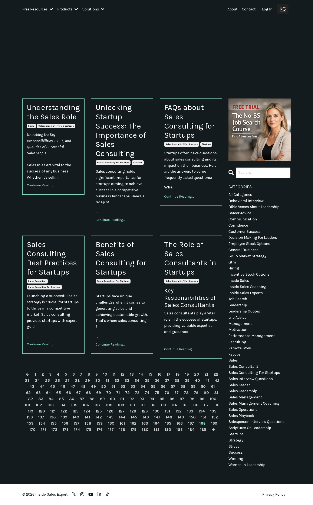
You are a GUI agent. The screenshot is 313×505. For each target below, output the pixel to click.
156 (65, 423)
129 (145, 411)
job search (237, 299)
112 (152, 405)
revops (234, 354)
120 (42, 411)
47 (72, 386)
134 (201, 411)
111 (142, 405)
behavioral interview (246, 200)
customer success (244, 231)
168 (202, 423)
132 (178, 411)
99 (202, 398)
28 (77, 380)
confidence (238, 225)
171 (43, 429)
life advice (237, 317)
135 (213, 411)
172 (54, 429)
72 (127, 392)
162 (133, 423)
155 (53, 423)
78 (186, 392)
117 (206, 405)
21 (206, 374)
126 (110, 411)
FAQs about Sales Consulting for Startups (189, 121)
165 (168, 423)
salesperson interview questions (56, 126)
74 (147, 392)
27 (67, 380)
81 (216, 392)
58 (183, 386)
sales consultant (37, 281)
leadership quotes (244, 311)
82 (30, 398)
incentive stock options (249, 274)
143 (110, 417)
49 (93, 386)
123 (75, 411)
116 (195, 405)
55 (153, 386)
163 (145, 423)
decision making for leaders (252, 237)
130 (156, 411)
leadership (237, 305)
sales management (245, 397)
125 (99, 411)
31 (107, 380)
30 (97, 380)
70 (108, 392)
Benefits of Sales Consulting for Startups (121, 258)
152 (215, 417)
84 (51, 398)
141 (87, 417)
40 (197, 380)
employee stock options (249, 243)
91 (122, 398)
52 (123, 386)
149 (181, 417)
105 (74, 405)
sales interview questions (250, 378)
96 (172, 398)
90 (112, 398)
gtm (232, 262)
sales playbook (241, 415)
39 (187, 380)
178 (122, 429)
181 (156, 429)
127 (122, 411)
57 (173, 386)
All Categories (240, 194)
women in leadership (246, 464)
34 (137, 380)
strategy (235, 440)
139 (64, 417)
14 (141, 374)
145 (134, 417)
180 (145, 429)
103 (50, 405)
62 (28, 392)
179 (133, 429)
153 (30, 423)
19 (187, 374)
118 (217, 405)
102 (39, 405)
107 (97, 405)
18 (178, 374)
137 (41, 417)
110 (132, 405)
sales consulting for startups (113, 162)
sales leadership (242, 391)
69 (98, 392)
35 (147, 380)
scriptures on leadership (249, 427)
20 (196, 374)
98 (192, 398)
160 (111, 423)
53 (133, 386)
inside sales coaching (247, 286)
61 (213, 386)
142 (98, 417)
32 (117, 380)
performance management (251, 335)
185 (203, 429)
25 (47, 380)
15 (150, 374)
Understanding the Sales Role (53, 112)
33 (127, 380)
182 (168, 429)
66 (68, 392)
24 (37, 380)
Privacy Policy (273, 494)
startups (137, 162)
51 (113, 386)
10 (105, 374)
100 (213, 398)
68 (88, 392)
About (232, 9)
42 (217, 380)
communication (242, 219)
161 (122, 423)
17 (168, 374)
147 (157, 417)
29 (87, 380)
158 (88, 423)
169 (214, 423)
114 (174, 405)
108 (109, 405)
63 (38, 392)
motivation (237, 329)
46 (62, 386)
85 (61, 398)
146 (145, 417)
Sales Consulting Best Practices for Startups (52, 258)
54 (143, 386)
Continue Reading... (41, 185)
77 (176, 392)
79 (196, 392)
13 (132, 374)
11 (113, 374)
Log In (267, 9)
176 (100, 429)
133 (190, 411)
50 (103, 386)
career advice (239, 213)
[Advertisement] (156, 50)
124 (87, 411)
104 (62, 405)
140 (76, 417)
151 (203, 417)
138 (52, 417)
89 (102, 398)
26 (57, 380)
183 (179, 429)
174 (77, 429)
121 (53, 411)
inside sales (238, 280)
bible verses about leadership (253, 206)
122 (64, 411)
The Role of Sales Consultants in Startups (190, 258)
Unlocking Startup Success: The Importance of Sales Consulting (121, 130)
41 (207, 380)
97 (182, 398)
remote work (239, 348)
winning (235, 458)
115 (185, 405)
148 (169, 417)
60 (203, 386)
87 (81, 398)
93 (141, 398)
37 (167, 380)
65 (58, 392)
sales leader (239, 385)
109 (121, 405)
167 (191, 423)
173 (66, 429)
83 (40, 398)
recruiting (237, 342)
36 (157, 380)
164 (156, 423)
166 (180, 423)
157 (76, 423)
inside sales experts (245, 293)
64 (48, 392)
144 (122, 417)
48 (83, 386)
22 (216, 374)
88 (92, 398)
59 (193, 386)
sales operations (242, 409)
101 (27, 405)
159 (99, 423)
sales (233, 360)
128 (133, 411)
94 (151, 398)
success (235, 452)
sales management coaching (254, 403)
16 (159, 374)
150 (192, 417)
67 (78, 392)
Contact (249, 9)
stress (233, 446)
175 (88, 429)
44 (42, 386)
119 (30, 411)
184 (191, 429)
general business (243, 249)
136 (30, 417)
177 (111, 429)
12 (123, 374)
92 (131, 398)
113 (163, 405)
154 (42, 423)
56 (163, 386)
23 (27, 380)
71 (118, 392)
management (240, 323)
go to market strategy (247, 256)
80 (206, 392)
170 (32, 429)
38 (177, 380)
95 (162, 398)
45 (52, 386)
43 (31, 386)
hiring (31, 126)
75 (157, 392)
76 (167, 392)
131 (167, 411)
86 (71, 398)
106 (86, 405)
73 (137, 392)
